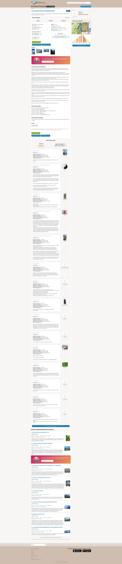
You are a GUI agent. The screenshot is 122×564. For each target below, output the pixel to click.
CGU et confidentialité (34, 548)
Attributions (73, 33)
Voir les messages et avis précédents (51, 426)
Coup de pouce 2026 (34, 555)
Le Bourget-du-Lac (60, 27)
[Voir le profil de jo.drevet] (75, 15)
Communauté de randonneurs (36, 559)
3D (88, 33)
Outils (33, 6)
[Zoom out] (90, 25)
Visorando (32, 8)
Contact (32, 557)
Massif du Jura (58, 25)
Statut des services (58, 562)
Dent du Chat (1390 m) (52, 110)
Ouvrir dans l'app (37, 42)
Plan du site (33, 550)
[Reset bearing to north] (90, 27)
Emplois (32, 552)
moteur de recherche (56, 537)
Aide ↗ (44, 6)
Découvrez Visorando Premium (60, 36)
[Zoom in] (90, 24)
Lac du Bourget (39, 86)
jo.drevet (80, 12)
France (56, 24)
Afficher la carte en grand (81, 45)
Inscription (83, 6)
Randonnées (38, 6)
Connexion (88, 6)
